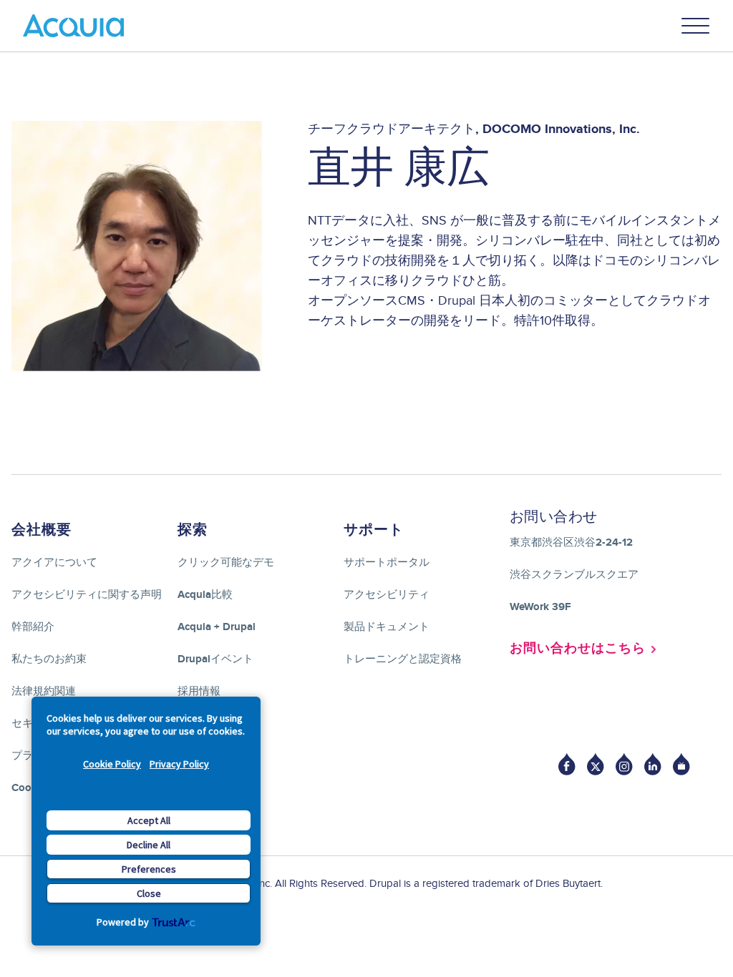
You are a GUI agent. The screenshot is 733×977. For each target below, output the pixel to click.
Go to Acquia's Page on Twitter (595, 764)
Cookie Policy (112, 763)
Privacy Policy (179, 763)
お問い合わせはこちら (578, 649)
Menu (695, 25)
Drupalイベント (215, 659)
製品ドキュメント (386, 627)
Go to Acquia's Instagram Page (624, 764)
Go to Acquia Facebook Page (566, 764)
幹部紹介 (32, 627)
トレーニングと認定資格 (403, 659)
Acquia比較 (205, 595)
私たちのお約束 (49, 659)
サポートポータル (386, 562)
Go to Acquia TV (681, 764)
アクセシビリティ (386, 595)
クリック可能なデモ (226, 562)
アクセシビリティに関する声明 (86, 595)
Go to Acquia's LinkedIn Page (652, 764)
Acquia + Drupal (217, 627)
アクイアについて (54, 562)
